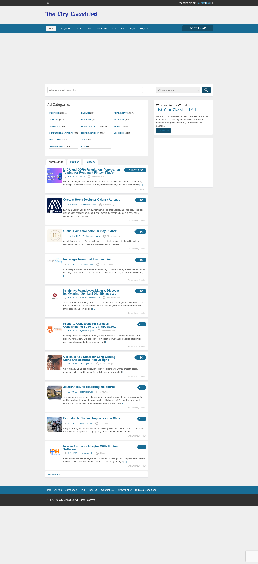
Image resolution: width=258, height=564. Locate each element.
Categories (65, 28)
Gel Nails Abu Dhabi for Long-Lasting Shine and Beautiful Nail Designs (89, 358)
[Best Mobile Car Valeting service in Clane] (54, 431)
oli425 (82, 176)
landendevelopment (88, 205)
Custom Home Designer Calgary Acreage (91, 199)
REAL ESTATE (121, 113)
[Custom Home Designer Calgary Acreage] (54, 212)
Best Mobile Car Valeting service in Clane (92, 418)
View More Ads (53, 474)
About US (102, 28)
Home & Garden (90, 133)
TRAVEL (118, 126)
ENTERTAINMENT (58, 146)
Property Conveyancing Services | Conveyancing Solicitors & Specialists (89, 325)
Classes (54, 120)
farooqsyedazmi (86, 364)
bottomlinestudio (86, 392)
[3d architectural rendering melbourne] (54, 399)
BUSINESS (54, 113)
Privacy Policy (124, 489)
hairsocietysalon (93, 236)
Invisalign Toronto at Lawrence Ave (87, 259)
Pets (84, 146)
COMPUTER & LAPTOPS (61, 133)
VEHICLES (119, 133)
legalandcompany (87, 330)
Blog (89, 28)
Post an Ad (197, 28)
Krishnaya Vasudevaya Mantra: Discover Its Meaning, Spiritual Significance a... (91, 292)
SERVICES (119, 120)
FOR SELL (86, 120)
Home (51, 28)
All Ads (79, 28)
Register (201, 3)
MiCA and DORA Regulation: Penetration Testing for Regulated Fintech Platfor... (91, 171)
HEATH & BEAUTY (90, 126)
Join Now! (163, 130)
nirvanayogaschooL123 (90, 297)
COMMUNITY (55, 126)
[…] (141, 185)
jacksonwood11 (86, 453)
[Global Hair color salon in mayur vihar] (54, 241)
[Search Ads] (206, 90)
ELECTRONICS (56, 140)
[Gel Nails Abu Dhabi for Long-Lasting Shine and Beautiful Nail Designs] (54, 369)
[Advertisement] (129, 57)
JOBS (84, 140)
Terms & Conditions (145, 489)
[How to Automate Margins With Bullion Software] (54, 459)
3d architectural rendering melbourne (89, 387)
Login (209, 3)
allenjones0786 (86, 423)
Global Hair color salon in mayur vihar (90, 231)
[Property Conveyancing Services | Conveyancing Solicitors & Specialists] (54, 336)
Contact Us (118, 28)
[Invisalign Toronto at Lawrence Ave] (54, 263)
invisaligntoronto (86, 264)
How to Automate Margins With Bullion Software (90, 448)
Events (85, 113)
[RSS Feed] (47, 2)
